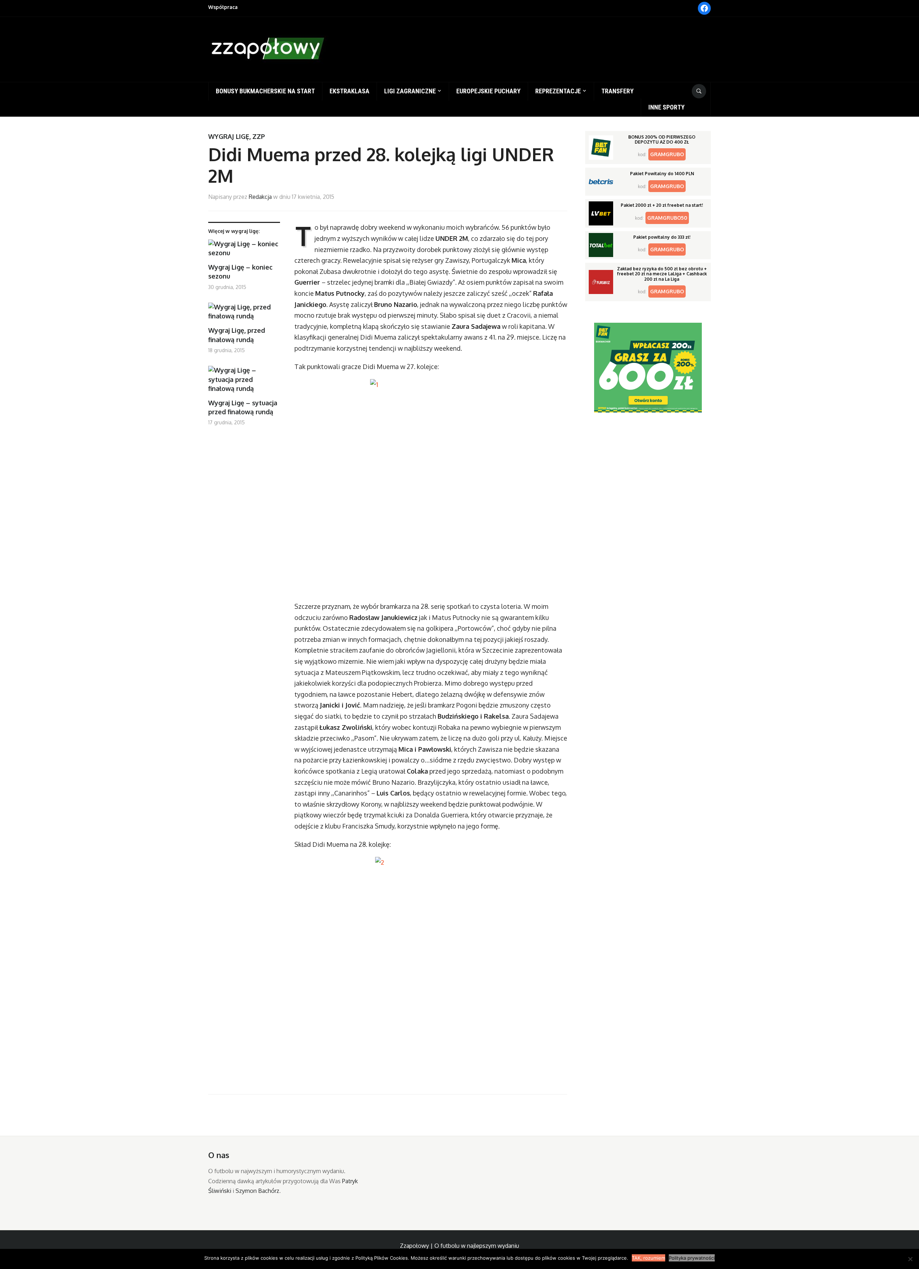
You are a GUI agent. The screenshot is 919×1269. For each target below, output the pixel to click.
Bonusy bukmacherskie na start (265, 91)
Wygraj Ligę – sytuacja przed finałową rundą (242, 407)
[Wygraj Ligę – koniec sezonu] (244, 251)
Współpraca (223, 7)
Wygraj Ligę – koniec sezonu (240, 271)
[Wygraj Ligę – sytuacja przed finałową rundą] (244, 382)
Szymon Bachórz (257, 1190)
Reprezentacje (558, 91)
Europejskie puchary (488, 91)
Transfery (617, 91)
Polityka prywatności (692, 1258)
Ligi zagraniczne (410, 91)
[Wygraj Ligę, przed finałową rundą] (244, 314)
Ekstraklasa (349, 91)
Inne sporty (666, 107)
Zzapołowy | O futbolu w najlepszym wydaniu (459, 1245)
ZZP (258, 136)
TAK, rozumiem (648, 1258)
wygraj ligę (228, 136)
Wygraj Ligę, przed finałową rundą (236, 334)
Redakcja (260, 196)
